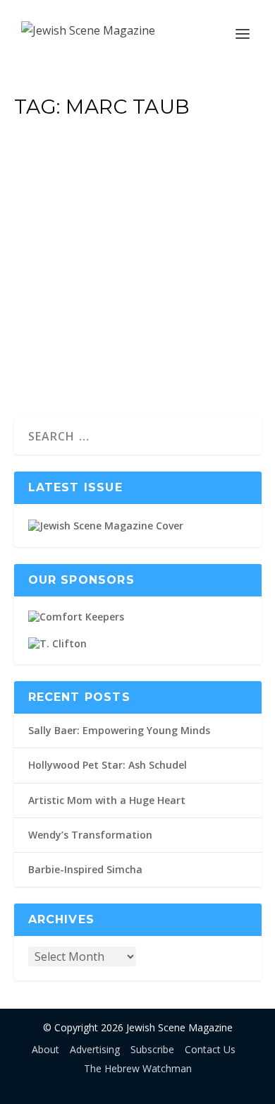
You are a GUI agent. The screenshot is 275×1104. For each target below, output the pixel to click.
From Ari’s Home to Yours (123, 186)
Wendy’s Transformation (90, 834)
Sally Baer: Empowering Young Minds (119, 730)
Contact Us (210, 1049)
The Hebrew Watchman (138, 1068)
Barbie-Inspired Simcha (85, 869)
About (45, 1049)
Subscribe (152, 1049)
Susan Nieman (68, 224)
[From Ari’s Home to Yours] (138, 139)
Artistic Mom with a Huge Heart (106, 800)
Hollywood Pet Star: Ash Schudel (107, 765)
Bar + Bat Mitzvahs (196, 224)
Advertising (95, 1049)
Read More (73, 355)
